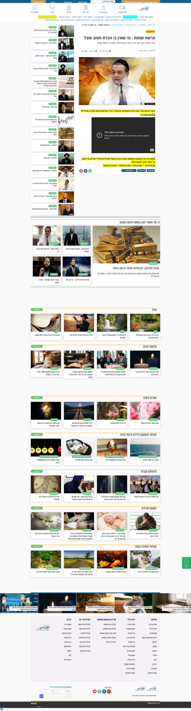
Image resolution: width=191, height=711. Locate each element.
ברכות (69, 619)
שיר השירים (131, 633)
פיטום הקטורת (64, 17)
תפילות (154, 619)
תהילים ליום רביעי (67, 20)
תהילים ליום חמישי (52, 20)
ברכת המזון (67, 642)
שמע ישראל (153, 633)
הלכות (155, 655)
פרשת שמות (151, 170)
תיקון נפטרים (131, 650)
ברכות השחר (67, 646)
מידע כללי (131, 619)
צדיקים (154, 664)
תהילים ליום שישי (85, 650)
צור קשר (53, 2)
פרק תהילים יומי (150, 165)
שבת (155, 659)
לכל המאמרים (36, 309)
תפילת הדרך (153, 628)
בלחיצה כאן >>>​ (147, 114)
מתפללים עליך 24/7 (129, 646)
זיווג (70, 655)
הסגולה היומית (137, 165)
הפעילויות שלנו (82, 2)
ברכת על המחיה (66, 633)
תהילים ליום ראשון (112, 20)
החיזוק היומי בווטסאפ (109, 628)
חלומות (154, 650)
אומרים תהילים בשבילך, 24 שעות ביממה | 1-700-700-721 (140, 2)
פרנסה (69, 650)
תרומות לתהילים (38, 2)
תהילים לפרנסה (127, 20)
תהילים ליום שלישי (83, 20)
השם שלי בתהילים (130, 17)
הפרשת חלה (67, 659)
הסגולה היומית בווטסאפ (109, 637)
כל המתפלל (131, 642)
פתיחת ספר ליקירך (146, 17)
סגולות (155, 646)
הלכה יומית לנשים (125, 165)
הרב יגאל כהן (141, 170)
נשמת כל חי (87, 17)
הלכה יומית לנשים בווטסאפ (108, 633)
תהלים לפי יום (84, 619)
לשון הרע (154, 668)
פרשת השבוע (129, 170)
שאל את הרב (99, 17)
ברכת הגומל (67, 637)
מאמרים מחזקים (130, 673)
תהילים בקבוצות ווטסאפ (106, 619)
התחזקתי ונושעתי (129, 664)
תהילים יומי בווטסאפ (110, 624)
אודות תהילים (68, 2)
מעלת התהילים (152, 673)
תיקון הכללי (131, 655)
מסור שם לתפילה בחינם (47, 17)
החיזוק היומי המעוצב (110, 165)
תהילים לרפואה (140, 20)
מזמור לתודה (76, 17)
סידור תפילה (131, 659)
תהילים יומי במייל (111, 642)
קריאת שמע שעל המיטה (149, 637)
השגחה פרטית (130, 668)
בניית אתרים (39, 706)
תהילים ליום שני (97, 20)
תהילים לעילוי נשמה (113, 17)
